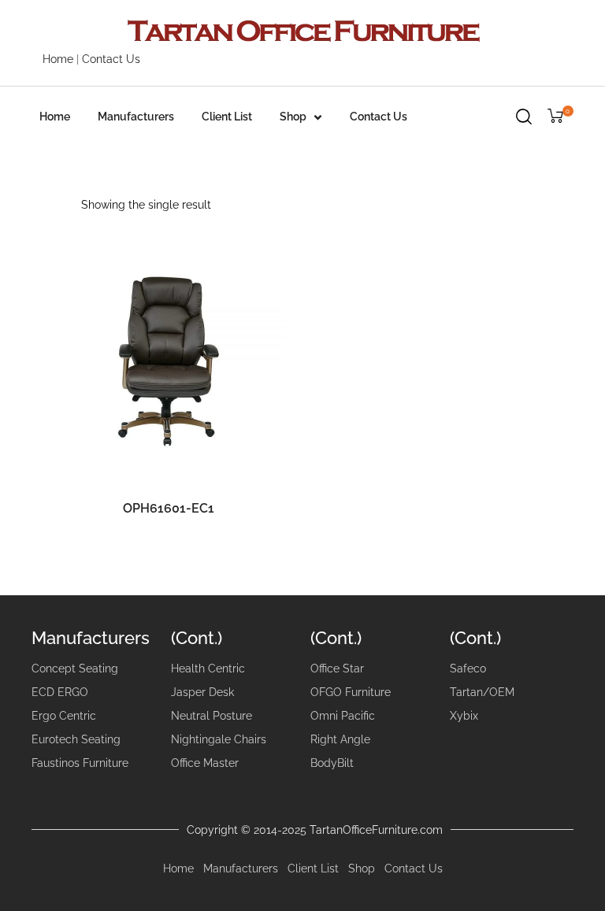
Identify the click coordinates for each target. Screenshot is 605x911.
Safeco (468, 668)
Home (58, 59)
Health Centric (208, 668)
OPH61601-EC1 (168, 508)
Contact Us (111, 59)
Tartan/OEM (482, 692)
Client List (227, 116)
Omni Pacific (342, 715)
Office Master (205, 763)
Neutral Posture (211, 715)
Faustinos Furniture (80, 763)
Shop (293, 116)
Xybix (464, 715)
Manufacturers (136, 116)
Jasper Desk (202, 692)
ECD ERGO (60, 692)
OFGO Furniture (350, 692)
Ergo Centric (64, 715)
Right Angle (340, 739)
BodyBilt (332, 763)
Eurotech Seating (76, 739)
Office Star (337, 668)
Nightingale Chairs (218, 739)
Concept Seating (75, 668)
